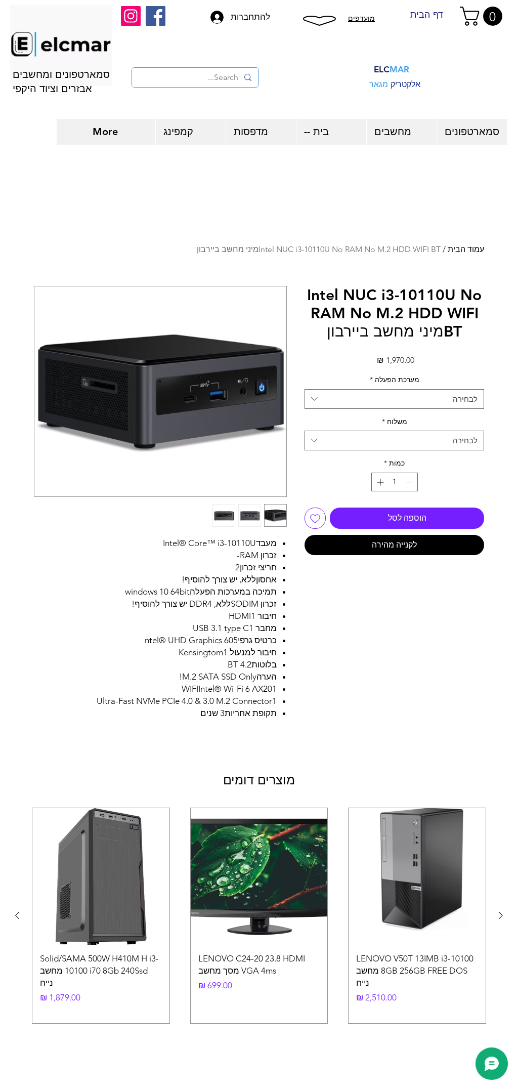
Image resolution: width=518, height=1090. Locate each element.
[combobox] (394, 399)
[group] (259, 915)
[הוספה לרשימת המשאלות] (315, 518)
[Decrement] (410, 482)
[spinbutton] (394, 482)
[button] (483, 16)
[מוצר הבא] (17, 915)
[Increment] (379, 482)
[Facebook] (155, 16)
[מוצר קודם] (501, 915)
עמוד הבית (466, 249)
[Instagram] (131, 16)
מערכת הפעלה (394, 379)
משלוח (394, 421)
